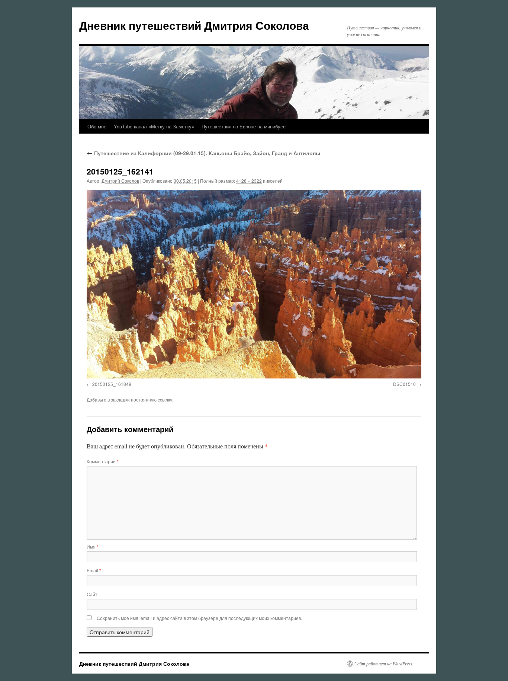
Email (94, 570)
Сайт (92, 594)
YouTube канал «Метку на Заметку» (154, 126)
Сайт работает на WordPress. (384, 663)
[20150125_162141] (254, 284)
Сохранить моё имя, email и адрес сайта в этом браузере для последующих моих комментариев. (199, 618)
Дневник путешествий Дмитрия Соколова (194, 25)
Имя (93, 546)
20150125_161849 (111, 384)
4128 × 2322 (249, 181)
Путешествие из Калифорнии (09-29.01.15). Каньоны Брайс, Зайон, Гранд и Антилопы (203, 153)
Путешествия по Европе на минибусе (244, 126)
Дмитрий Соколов (120, 181)
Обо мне (96, 126)
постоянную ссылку (151, 399)
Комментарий (103, 461)
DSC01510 (404, 384)
